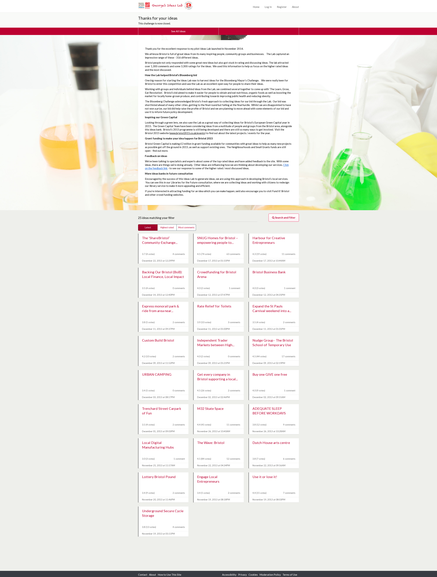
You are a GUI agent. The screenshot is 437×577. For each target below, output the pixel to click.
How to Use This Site (169, 574)
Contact (142, 574)
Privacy (242, 574)
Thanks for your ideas (157, 18)
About (295, 6)
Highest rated (167, 227)
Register (282, 6)
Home (256, 6)
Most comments (186, 227)
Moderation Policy (270, 574)
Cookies (253, 574)
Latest (148, 227)
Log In (268, 6)
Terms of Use (290, 574)
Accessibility (229, 574)
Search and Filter (284, 217)
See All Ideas (178, 31)
